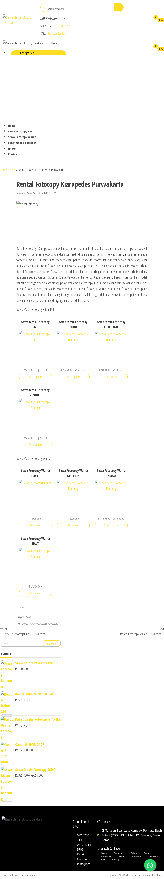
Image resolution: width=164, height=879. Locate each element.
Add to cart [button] (35, 525)
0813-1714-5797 (62, 26)
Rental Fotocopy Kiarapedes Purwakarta (40, 623)
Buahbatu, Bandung (57, 33)
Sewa (28, 617)
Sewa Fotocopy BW (20, 131)
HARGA (12, 148)
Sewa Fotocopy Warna (22, 137)
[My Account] (147, 19)
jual (124, 254)
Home (11, 126)
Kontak (12, 154)
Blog (12, 169)
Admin (45, 193)
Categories (27, 53)
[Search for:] (30, 643)
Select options (35, 377)
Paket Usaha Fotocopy (22, 143)
